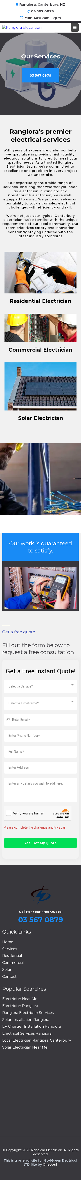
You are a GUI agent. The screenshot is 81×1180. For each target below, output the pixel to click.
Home (7, 942)
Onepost (50, 1164)
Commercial (13, 962)
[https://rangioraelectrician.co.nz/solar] (40, 386)
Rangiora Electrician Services (28, 1013)
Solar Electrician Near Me (24, 1047)
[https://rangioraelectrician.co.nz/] (22, 27)
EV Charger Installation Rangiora (31, 1026)
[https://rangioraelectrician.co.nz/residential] (40, 272)
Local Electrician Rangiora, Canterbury (36, 1040)
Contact (9, 976)
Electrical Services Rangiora (27, 1033)
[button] (75, 27)
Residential (12, 956)
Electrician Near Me (19, 999)
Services (9, 949)
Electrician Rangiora (20, 1006)
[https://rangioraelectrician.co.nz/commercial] (40, 328)
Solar (6, 969)
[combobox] (40, 686)
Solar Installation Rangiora (25, 1020)
